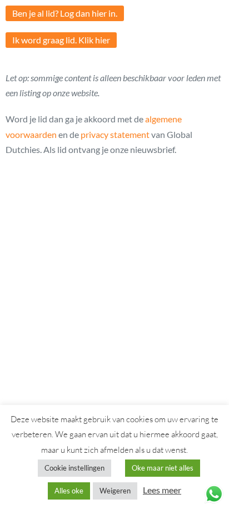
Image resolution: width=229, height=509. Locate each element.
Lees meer (162, 490)
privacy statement (115, 134)
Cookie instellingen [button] (74, 467)
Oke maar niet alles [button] (162, 467)
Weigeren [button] (115, 490)
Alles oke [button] (68, 490)
